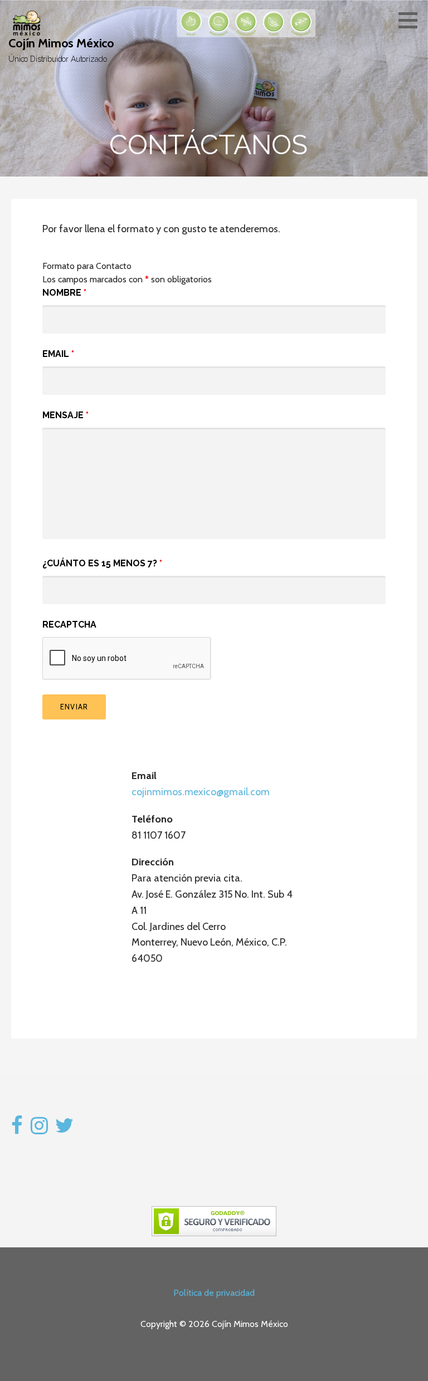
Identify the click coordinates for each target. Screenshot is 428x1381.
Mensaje (65, 415)
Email (58, 354)
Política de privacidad (214, 1292)
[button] (412, 20)
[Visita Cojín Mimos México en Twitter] (64, 1129)
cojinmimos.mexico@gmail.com (201, 792)
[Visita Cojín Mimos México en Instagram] (39, 1129)
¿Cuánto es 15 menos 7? (102, 563)
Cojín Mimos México (61, 43)
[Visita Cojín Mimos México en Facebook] (17, 1129)
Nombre (64, 292)
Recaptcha (69, 624)
